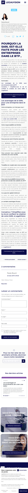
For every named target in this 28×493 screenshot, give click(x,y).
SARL (14, 10)
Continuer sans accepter (4, 491)
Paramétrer (14, 491)
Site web (4, 323)
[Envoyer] (23, 361)
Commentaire (6, 299)
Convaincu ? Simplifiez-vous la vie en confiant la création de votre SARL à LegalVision (14, 88)
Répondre (4, 283)
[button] (25, 2)
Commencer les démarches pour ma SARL (14, 95)
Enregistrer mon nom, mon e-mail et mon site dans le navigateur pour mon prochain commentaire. (15, 331)
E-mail (3, 316)
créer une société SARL (10, 119)
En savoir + (6, 395)
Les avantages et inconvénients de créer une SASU (13, 384)
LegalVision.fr (7, 247)
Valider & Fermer (23, 491)
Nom (3, 310)
